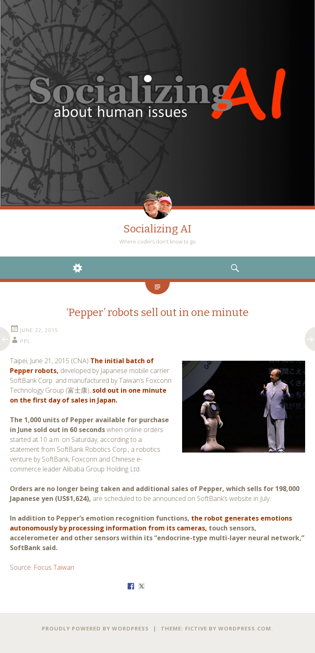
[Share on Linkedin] (173, 586)
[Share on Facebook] (131, 586)
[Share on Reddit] (152, 586)
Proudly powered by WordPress (95, 628)
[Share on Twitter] (141, 586)
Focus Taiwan (54, 567)
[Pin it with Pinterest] (163, 586)
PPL (25, 341)
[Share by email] (184, 586)
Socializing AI (157, 229)
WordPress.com (244, 628)
